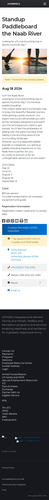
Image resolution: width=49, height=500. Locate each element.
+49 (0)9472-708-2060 (23, 267)
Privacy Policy (8, 468)
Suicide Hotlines (10, 366)
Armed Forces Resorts (14, 374)
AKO (4, 417)
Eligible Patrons (10, 395)
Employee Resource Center (17, 363)
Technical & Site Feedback (13, 485)
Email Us (15, 290)
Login (5, 369)
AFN (4, 401)
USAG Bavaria (9, 414)
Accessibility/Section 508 (13, 479)
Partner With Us (11, 392)
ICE (4, 383)
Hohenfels (13, 4)
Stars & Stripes (10, 386)
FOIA (4, 490)
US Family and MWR (13, 377)
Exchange (7, 389)
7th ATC (6, 408)
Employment (9, 420)
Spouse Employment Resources (19, 380)
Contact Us (8, 351)
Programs (7, 357)
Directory (7, 360)
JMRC (5, 411)
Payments (7, 354)
